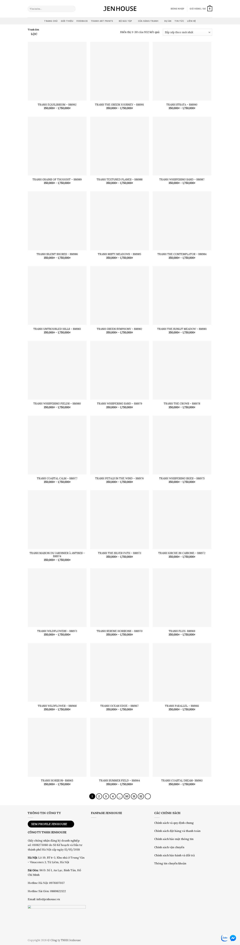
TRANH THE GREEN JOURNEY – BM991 (119, 104)
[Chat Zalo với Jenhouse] (224, 937)
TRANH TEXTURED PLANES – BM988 (119, 179)
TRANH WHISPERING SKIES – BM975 (182, 478)
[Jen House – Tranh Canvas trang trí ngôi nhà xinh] (120, 8)
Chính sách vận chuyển (169, 847)
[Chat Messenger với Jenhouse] (232, 937)
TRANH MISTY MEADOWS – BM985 (119, 254)
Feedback (82, 21)
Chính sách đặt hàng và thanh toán (177, 831)
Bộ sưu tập (125, 21)
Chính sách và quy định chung (174, 823)
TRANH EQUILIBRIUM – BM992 (57, 104)
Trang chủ (50, 21)
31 (134, 796)
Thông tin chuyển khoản (170, 863)
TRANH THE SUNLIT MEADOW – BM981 (182, 329)
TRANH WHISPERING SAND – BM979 (119, 403)
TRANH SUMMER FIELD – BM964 (119, 780)
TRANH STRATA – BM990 (181, 104)
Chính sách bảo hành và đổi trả (174, 855)
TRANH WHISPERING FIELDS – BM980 (57, 403)
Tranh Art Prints (102, 21)
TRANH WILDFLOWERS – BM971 (57, 631)
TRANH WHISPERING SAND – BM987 (182, 179)
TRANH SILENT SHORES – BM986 (57, 254)
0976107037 (57, 883)
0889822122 (58, 891)
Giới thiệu (67, 21)
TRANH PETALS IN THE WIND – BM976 (119, 478)
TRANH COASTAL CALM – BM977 (57, 478)
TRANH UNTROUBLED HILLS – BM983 (57, 329)
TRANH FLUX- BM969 (182, 631)
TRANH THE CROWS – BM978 (182, 403)
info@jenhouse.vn (48, 899)
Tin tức (179, 21)
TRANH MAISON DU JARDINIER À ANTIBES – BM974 (57, 555)
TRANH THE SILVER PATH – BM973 (119, 553)
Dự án (167, 21)
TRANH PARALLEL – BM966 (182, 706)
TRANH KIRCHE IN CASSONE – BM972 (181, 553)
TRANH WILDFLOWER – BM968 (57, 706)
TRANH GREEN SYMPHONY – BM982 (119, 329)
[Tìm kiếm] (72, 9)
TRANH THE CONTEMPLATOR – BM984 (181, 254)
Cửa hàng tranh (148, 21)
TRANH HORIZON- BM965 (57, 780)
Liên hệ (191, 21)
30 (126, 796)
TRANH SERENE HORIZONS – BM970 (119, 631)
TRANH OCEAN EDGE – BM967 (119, 706)
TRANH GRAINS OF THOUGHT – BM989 (57, 179)
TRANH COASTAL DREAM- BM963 (182, 780)
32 (140, 796)
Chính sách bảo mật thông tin (173, 839)
